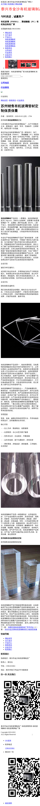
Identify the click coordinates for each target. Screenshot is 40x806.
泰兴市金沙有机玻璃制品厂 (26, 732)
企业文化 (8, 55)
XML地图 (6, 737)
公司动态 (8, 50)
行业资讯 (8, 52)
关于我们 (4, 4)
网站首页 (8, 33)
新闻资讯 (8, 48)
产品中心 (8, 37)
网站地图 (18, 4)
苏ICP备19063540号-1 (24, 734)
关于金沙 (8, 35)
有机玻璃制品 (10, 46)
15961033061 (10, 748)
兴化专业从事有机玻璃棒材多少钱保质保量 (21, 629)
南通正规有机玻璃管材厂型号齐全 (21, 627)
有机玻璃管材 (10, 44)
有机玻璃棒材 (10, 41)
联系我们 (11, 4)
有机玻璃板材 (10, 39)
